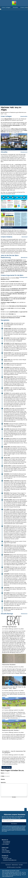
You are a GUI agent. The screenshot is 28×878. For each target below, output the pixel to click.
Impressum (8, 864)
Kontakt (21, 864)
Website (3, 779)
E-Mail (5, 776)
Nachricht (3, 782)
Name (5, 773)
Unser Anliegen (6, 850)
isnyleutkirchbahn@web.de (9, 860)
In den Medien (5, 844)
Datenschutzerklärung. (6, 828)
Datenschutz (15, 864)
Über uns (4, 849)
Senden (14, 797)
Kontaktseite (5, 857)
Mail (20, 826)
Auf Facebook (6, 842)
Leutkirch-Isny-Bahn (16, 867)
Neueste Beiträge (6, 852)
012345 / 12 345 (7, 858)
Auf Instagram (6, 841)
